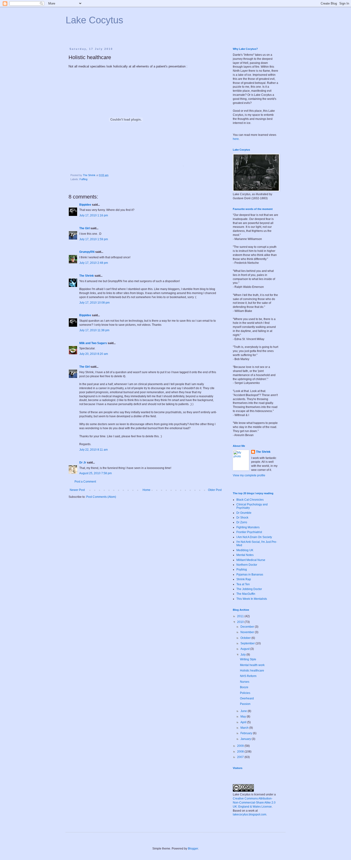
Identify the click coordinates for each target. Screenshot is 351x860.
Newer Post (77, 490)
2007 (241, 757)
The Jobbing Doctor (249, 589)
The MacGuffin (245, 593)
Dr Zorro (241, 522)
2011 (241, 616)
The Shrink (86, 275)
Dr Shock (242, 517)
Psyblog (241, 569)
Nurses (244, 681)
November (247, 632)
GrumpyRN (87, 252)
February (246, 733)
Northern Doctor (246, 564)
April (243, 722)
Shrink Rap (243, 579)
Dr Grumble (243, 512)
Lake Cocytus (94, 20)
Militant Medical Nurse (250, 560)
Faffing (83, 179)
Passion (245, 704)
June (244, 711)
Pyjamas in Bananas (249, 574)
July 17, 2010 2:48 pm (93, 263)
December (247, 626)
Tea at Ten (243, 584)
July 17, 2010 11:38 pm (94, 330)
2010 (241, 622)
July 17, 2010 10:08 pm (94, 302)
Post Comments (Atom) (101, 497)
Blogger (193, 848)
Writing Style (248, 659)
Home (146, 490)
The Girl (84, 228)
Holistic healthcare (252, 670)
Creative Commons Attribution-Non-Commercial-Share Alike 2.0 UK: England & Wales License (254, 802)
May (243, 716)
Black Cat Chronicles (250, 499)
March (244, 727)
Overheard (247, 698)
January (246, 739)
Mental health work (252, 665)
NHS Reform (248, 676)
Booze (244, 687)
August (245, 649)
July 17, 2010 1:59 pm (93, 239)
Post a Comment (85, 481)
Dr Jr (82, 462)
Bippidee (85, 204)
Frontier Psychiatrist (249, 532)
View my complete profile (249, 475)
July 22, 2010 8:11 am (93, 449)
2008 (241, 751)
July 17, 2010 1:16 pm (93, 215)
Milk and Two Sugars (93, 343)
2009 (241, 746)
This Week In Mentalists (251, 598)
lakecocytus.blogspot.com (249, 814)
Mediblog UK (244, 550)
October (245, 638)
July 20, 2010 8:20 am (93, 354)
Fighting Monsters (248, 527)
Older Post (215, 490)
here (236, 139)
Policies (245, 693)
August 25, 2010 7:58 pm (95, 473)
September (247, 643)
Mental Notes (245, 555)
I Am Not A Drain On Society (254, 537)
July (243, 654)
